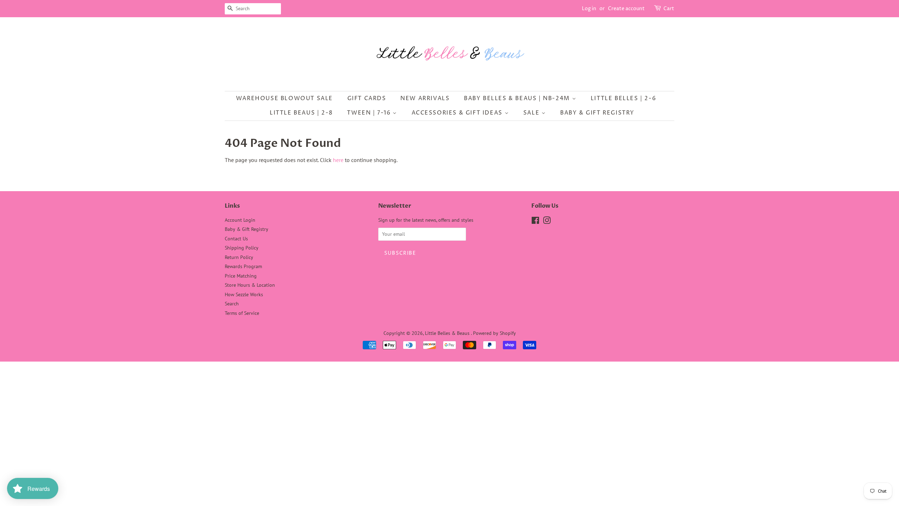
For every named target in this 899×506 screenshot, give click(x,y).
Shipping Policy (241, 248)
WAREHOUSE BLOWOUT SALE (284, 98)
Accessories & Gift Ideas (458, 113)
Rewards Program (243, 266)
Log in (589, 8)
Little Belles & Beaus (448, 333)
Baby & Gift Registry (597, 113)
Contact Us (236, 238)
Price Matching (241, 276)
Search (232, 303)
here (338, 159)
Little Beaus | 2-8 (301, 113)
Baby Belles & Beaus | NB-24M (518, 98)
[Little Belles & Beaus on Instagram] (547, 222)
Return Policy (239, 257)
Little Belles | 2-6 (623, 98)
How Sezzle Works (244, 294)
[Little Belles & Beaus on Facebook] (535, 222)
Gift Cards (366, 98)
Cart (668, 8)
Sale (532, 113)
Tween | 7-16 (370, 113)
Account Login (240, 220)
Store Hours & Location (250, 285)
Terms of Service (242, 313)
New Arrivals (425, 98)
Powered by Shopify (494, 333)
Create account (626, 8)
